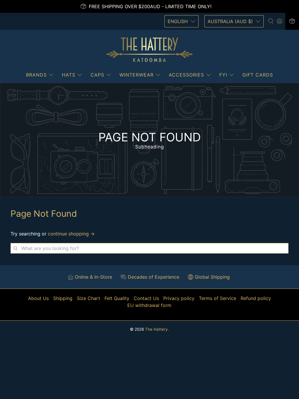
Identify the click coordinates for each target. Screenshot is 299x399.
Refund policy (256, 298)
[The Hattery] (149, 49)
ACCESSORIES (186, 75)
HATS (68, 75)
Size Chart (88, 298)
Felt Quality (117, 298)
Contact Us (146, 298)
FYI (223, 75)
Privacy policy (178, 298)
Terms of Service (217, 298)
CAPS (97, 75)
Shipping (62, 298)
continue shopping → (71, 234)
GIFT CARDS (257, 75)
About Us (38, 298)
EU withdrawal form (149, 305)
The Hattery (156, 329)
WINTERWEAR (136, 75)
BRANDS (36, 75)
